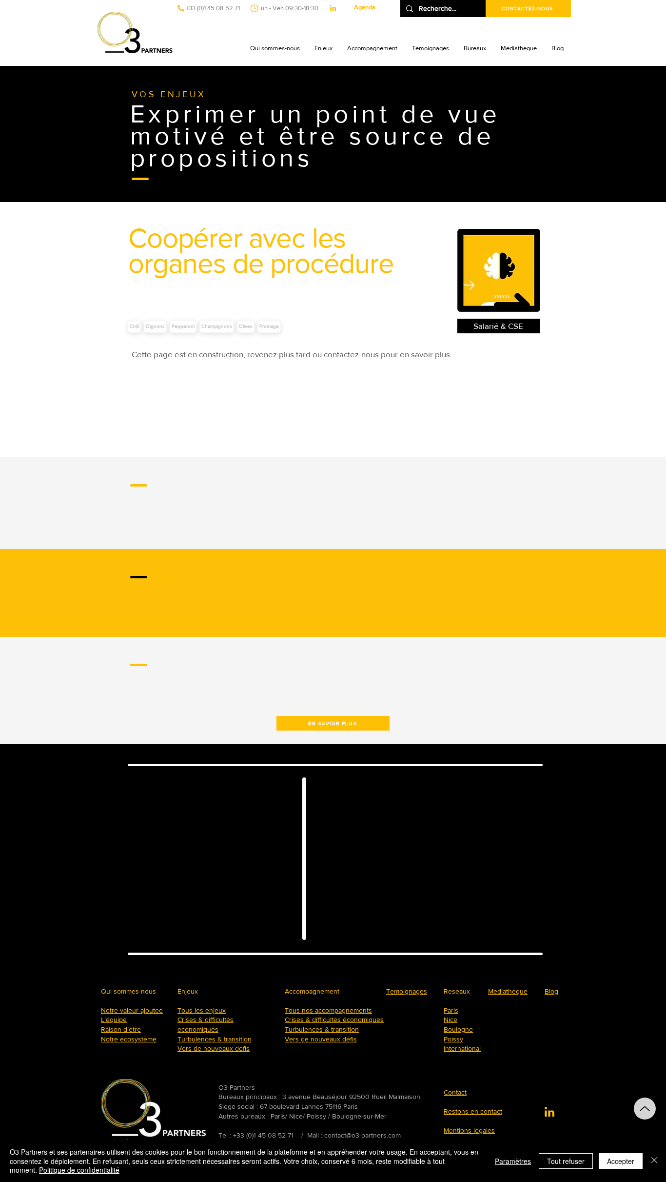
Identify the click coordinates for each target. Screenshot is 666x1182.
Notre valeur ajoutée (132, 1010)
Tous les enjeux (201, 1010)
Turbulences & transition (214, 1039)
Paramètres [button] (513, 1161)
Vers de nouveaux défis (213, 1048)
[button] (275, 48)
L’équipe (114, 1019)
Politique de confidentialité (79, 1170)
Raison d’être (121, 1029)
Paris (451, 1010)
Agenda (364, 7)
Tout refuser (566, 1161)
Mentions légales (469, 1130)
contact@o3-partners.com (362, 1135)
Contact (455, 1092)
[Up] (645, 1109)
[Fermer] (654, 1160)
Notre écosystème (129, 1039)
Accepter (620, 1161)
